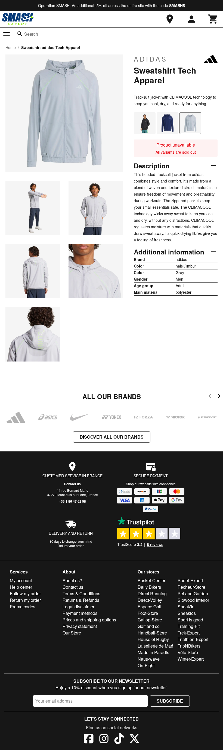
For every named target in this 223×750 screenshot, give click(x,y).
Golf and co (149, 626)
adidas (151, 58)
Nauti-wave (149, 659)
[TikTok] (119, 739)
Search (31, 34)
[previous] (210, 397)
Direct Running (152, 593)
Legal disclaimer (78, 606)
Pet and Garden (193, 593)
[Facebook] (88, 739)
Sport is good (190, 620)
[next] (219, 397)
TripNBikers (189, 646)
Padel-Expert (190, 580)
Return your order (71, 545)
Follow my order (25, 593)
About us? (72, 580)
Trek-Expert (189, 633)
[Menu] (6, 34)
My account (21, 580)
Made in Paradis (153, 652)
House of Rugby (153, 639)
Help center (21, 587)
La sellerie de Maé (155, 646)
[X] (134, 739)
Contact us (72, 484)
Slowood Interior (193, 600)
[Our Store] (169, 19)
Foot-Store (148, 613)
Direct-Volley (150, 600)
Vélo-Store (188, 652)
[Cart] (213, 19)
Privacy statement (80, 626)
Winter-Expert (191, 659)
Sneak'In (186, 606)
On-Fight (146, 665)
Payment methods (80, 613)
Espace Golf (149, 606)
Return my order (25, 600)
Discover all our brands (112, 437)
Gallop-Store (150, 620)
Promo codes (22, 606)
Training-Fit (189, 626)
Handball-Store (152, 633)
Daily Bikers (149, 587)
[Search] (20, 34)
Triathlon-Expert (193, 639)
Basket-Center (151, 580)
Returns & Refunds (81, 600)
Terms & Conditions (81, 593)
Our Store (72, 633)
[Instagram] (103, 739)
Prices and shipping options (89, 620)
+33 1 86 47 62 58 (72, 501)
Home (10, 47)
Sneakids (187, 613)
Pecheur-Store (191, 587)
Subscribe (170, 701)
